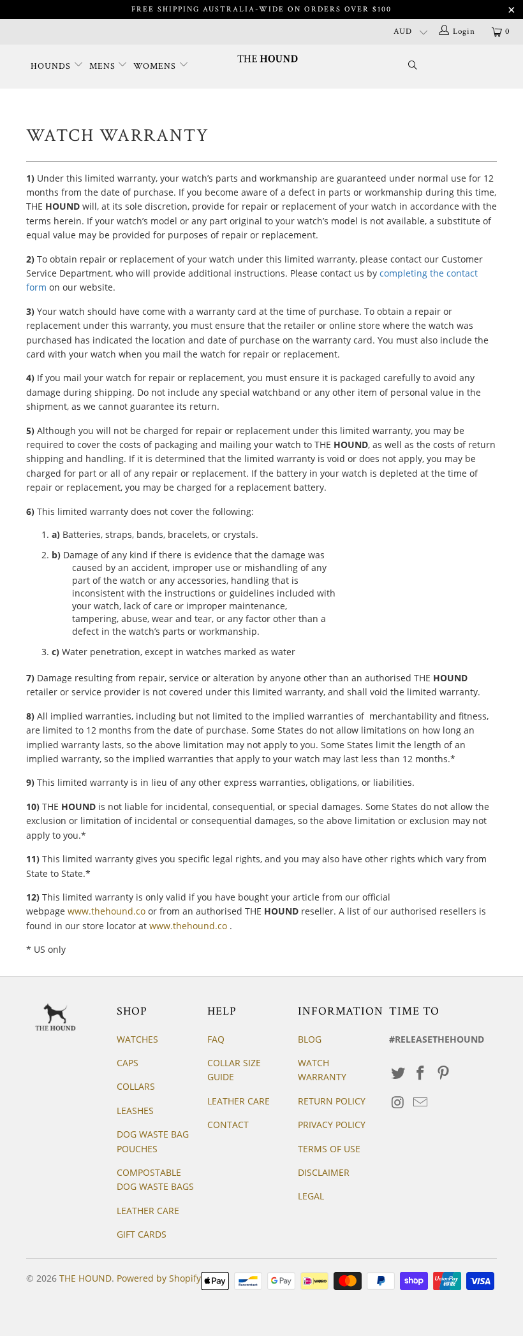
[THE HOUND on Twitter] (398, 1073)
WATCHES (137, 1039)
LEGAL (311, 1196)
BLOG (309, 1039)
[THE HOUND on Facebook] (421, 1073)
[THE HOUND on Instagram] (398, 1102)
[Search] (413, 66)
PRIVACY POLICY (331, 1124)
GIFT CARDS (141, 1234)
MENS (103, 66)
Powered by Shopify (159, 1278)
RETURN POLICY (331, 1101)
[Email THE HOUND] (421, 1102)
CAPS (127, 1063)
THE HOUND (85, 1278)
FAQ (216, 1039)
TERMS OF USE (329, 1149)
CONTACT (228, 1124)
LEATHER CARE (148, 1211)
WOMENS (156, 66)
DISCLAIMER (324, 1172)
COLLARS (136, 1086)
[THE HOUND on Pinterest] (443, 1073)
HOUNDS (52, 66)
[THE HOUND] (267, 59)
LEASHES (135, 1110)
